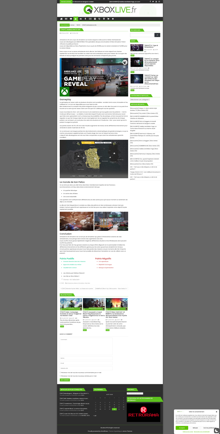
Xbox (88, 283)
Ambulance (70, 283)
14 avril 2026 (135, 86)
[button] (216, 412)
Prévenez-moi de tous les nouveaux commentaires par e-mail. (81, 372)
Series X (76, 283)
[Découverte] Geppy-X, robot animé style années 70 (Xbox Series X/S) (104, 2)
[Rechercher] (157, 35)
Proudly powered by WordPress (98, 431)
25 (100, 409)
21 (114, 407)
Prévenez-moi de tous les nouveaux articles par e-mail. (79, 376)
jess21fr (72, 318)
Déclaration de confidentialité (202, 431)
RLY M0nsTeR (74, 33)
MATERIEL (84, 415)
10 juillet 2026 (110, 320)
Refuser (195, 428)
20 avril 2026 (135, 68)
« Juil (94, 415)
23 (123, 407)
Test (86, 283)
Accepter (182, 428)
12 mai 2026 (149, 49)
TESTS (62, 283)
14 (114, 404)
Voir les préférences (209, 428)
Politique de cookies (188, 431)
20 (109, 407)
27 (109, 409)
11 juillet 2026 (87, 320)
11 (100, 404)
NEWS (132, 55)
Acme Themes (127, 431)
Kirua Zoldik (144, 68)
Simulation (81, 283)
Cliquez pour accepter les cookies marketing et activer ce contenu (94, 77)
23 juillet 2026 (64, 318)
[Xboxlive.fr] (110, 16)
